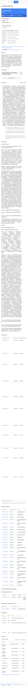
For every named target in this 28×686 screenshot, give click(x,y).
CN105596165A (5, 353)
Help (9, 685)
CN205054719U (5, 537)
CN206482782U (5, 567)
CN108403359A (5, 381)
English (10, 18)
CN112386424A (5, 476)
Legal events (11, 46)
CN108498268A (5, 396)
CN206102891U (5, 565)
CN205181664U (5, 519)
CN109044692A (5, 435)
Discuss (19, 49)
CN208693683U (5, 547)
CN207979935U (5, 532)
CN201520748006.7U (6, 597)
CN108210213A (5, 364)
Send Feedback (8, 684)
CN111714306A (5, 457)
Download (18, 639)
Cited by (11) (6, 46)
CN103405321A (5, 585)
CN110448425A (5, 448)
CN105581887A (5, 340)
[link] (4, 645)
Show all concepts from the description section (11, 674)
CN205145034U (5, 577)
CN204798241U (5, 527)
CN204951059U (5, 581)
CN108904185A (5, 425)
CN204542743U (5, 523)
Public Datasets (16, 684)
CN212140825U (5, 551)
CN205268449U (5, 544)
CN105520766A (5, 561)
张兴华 (7, 20)
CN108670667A (5, 408)
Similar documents (17, 46)
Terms (22, 684)
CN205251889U (5, 529)
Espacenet (10, 49)
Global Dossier (15, 49)
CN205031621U (5, 534)
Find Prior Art (14, 15)
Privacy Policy (3, 685)
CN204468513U (5, 555)
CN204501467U (5, 557)
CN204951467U (5, 511)
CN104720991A (5, 539)
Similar (21, 15)
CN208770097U (5, 542)
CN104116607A (5, 514)
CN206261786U (5, 571)
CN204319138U (5, 517)
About (2, 684)
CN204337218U (5, 573)
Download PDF (7, 15)
